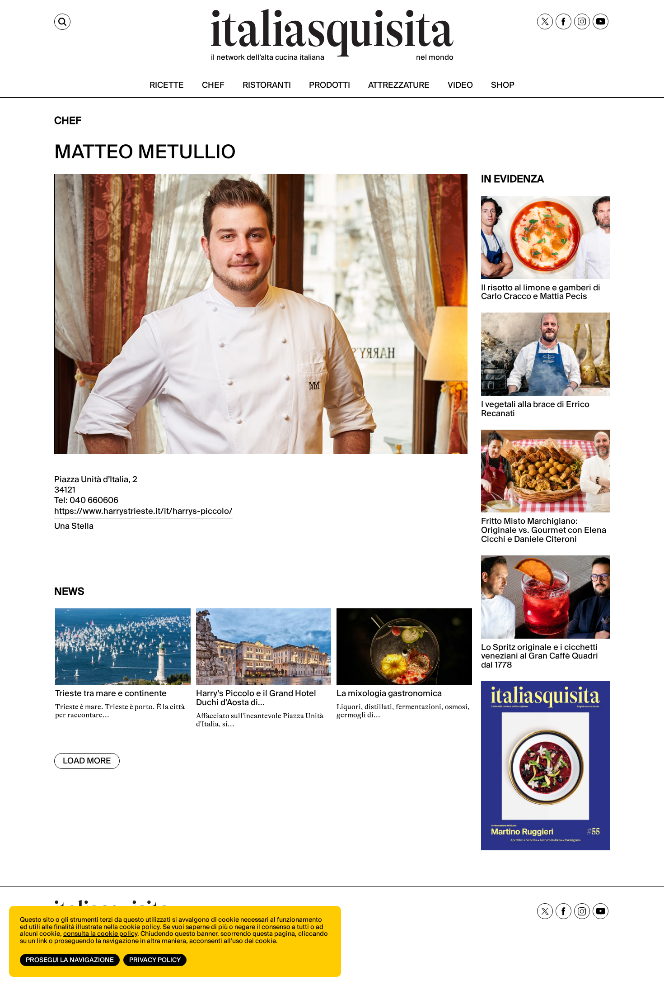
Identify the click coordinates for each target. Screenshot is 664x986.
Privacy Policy (155, 960)
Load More (87, 761)
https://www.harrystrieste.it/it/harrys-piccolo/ (143, 511)
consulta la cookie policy (100, 934)
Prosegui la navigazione (70, 960)
